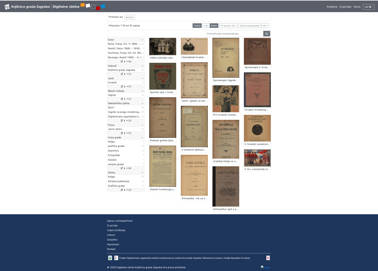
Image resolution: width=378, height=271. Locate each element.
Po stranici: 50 (228, 25)
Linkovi (111, 234)
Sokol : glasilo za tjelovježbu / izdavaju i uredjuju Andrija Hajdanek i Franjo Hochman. (195, 100)
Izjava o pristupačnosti (119, 220)
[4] (129, 61)
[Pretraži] (266, 33)
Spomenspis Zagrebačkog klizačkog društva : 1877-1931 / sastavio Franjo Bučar (226, 80)
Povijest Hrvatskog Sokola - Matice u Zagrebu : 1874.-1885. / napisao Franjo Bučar (258, 109)
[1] (130, 74)
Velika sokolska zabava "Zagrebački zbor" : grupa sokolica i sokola (163, 57)
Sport (130, 17)
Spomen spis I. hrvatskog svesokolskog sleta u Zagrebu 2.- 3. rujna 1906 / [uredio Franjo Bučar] (163, 92)
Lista (206, 25)
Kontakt (111, 249)
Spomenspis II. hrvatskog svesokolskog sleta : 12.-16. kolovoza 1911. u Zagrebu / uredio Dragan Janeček (258, 67)
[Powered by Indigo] (265, 267)
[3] (129, 120)
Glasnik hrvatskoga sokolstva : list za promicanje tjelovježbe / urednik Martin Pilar (163, 189)
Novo (357, 6)
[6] (129, 168)
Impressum (113, 244)
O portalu (345, 6)
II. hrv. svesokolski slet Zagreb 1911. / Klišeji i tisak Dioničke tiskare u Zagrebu (258, 169)
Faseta (197, 25)
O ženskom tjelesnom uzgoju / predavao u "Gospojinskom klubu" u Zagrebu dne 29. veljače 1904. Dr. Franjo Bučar (195, 149)
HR (367, 6)
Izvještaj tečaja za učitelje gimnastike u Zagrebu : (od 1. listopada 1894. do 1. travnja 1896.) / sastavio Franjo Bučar (226, 161)
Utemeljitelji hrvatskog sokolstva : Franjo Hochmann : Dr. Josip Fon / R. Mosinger (195, 57)
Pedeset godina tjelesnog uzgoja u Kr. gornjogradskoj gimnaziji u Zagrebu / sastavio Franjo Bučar (163, 140)
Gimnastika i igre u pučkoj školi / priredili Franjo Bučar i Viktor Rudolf (226, 209)
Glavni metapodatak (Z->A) (253, 25)
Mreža (214, 25)
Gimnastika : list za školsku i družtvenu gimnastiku (195, 198)
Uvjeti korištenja (116, 230)
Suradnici (112, 239)
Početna (332, 6)
